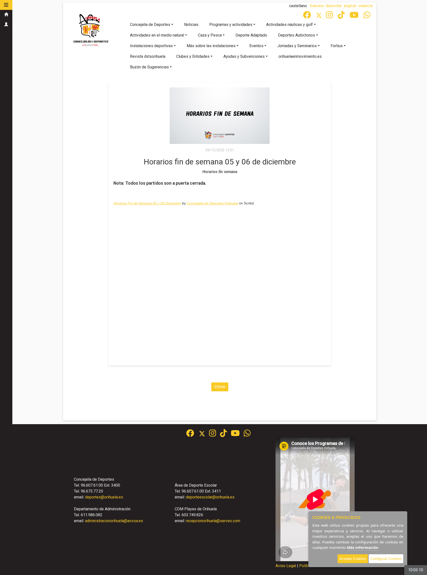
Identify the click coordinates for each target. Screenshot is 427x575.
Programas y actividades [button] (230, 24)
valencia (365, 5)
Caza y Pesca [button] (210, 35)
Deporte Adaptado (251, 35)
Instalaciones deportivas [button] (151, 45)
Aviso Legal (286, 565)
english (350, 5)
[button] (6, 5)
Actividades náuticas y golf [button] (289, 24)
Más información (362, 547)
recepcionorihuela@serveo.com (213, 520)
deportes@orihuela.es (104, 497)
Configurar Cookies (386, 558)
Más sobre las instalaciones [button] (211, 45)
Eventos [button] (256, 45)
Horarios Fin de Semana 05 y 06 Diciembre (147, 203)
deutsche (334, 5)
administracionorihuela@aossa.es (114, 520)
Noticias (191, 24)
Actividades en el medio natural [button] (157, 35)
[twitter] (204, 434)
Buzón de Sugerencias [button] (149, 67)
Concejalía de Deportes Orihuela (212, 203)
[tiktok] (342, 16)
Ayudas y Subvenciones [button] (244, 56)
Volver (219, 386)
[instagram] (330, 16)
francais (317, 5)
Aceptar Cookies (352, 558)
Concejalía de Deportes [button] (150, 24)
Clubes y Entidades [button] (193, 56)
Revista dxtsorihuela (147, 56)
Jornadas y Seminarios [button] (297, 45)
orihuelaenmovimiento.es (300, 56)
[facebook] (307, 16)
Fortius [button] (337, 45)
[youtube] (355, 16)
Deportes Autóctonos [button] (296, 35)
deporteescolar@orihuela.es (210, 497)
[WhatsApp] (367, 16)
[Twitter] (321, 16)
